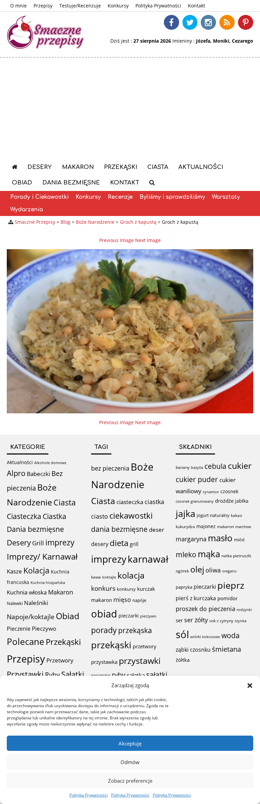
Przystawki (25, 674)
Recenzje (120, 197)
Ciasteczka (24, 516)
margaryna (191, 539)
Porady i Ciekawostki (39, 197)
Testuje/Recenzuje (80, 5)
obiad (104, 614)
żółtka (183, 659)
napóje (139, 600)
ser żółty (196, 619)
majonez (206, 526)
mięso (122, 599)
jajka (185, 513)
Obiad (22, 182)
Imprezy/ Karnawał (42, 556)
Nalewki (15, 603)
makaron (101, 599)
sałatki (156, 674)
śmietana (226, 649)
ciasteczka (129, 502)
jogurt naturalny (213, 515)
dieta (119, 542)
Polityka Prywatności (88, 795)
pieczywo (148, 615)
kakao (236, 515)
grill (134, 544)
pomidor (227, 598)
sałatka (136, 675)
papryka (184, 587)
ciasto (99, 516)
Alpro (16, 473)
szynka (240, 620)
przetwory (144, 646)
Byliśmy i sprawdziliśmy (172, 197)
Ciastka (54, 516)
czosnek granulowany (195, 501)
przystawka (104, 662)
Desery (39, 167)
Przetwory (59, 660)
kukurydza (185, 526)
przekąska (135, 630)
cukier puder (197, 479)
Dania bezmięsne (71, 182)
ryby (118, 674)
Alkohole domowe (50, 462)
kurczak (146, 588)
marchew (243, 526)
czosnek (229, 491)
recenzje (100, 675)
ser (179, 620)
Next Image (148, 240)
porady (104, 630)
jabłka (241, 501)
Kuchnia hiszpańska (47, 582)
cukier (240, 465)
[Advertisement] (130, 108)
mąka (209, 554)
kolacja (131, 575)
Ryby (52, 674)
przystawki (139, 660)
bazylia (197, 467)
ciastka (154, 502)
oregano (229, 570)
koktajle (109, 577)
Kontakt (196, 5)
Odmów (130, 762)
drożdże (224, 500)
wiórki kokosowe (205, 636)
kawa (96, 577)
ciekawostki (131, 515)
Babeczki (38, 474)
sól (182, 634)
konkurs (103, 588)
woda (230, 635)
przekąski (111, 645)
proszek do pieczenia (205, 609)
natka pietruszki (236, 555)
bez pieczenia (110, 468)
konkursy (126, 589)
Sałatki (72, 674)
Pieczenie (18, 628)
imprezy (59, 542)
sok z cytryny (221, 621)
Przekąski (120, 167)
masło (220, 538)
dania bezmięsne (119, 529)
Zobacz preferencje (130, 780)
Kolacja (36, 570)
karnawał (148, 558)
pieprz (230, 585)
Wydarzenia (26, 210)
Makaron (78, 167)
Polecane (25, 641)
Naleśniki (36, 603)
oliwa (213, 570)
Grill (38, 543)
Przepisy (43, 5)
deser (156, 530)
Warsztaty (226, 197)
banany (183, 467)
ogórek (182, 571)
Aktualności (200, 167)
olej (197, 569)
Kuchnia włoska (27, 592)
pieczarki (128, 615)
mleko (186, 554)
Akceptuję (130, 743)
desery (99, 544)
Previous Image (116, 240)
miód (239, 540)
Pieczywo (44, 628)
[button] (249, 685)
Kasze (14, 571)
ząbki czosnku (193, 649)
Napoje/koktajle (31, 616)
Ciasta (157, 167)
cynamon (211, 491)
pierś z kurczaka (196, 598)
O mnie (18, 5)
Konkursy (118, 5)
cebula (215, 466)
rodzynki (244, 609)
